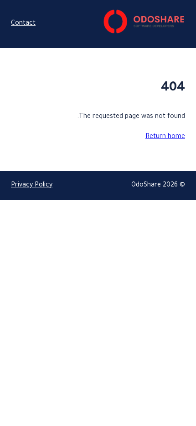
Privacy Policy (31, 185)
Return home (165, 137)
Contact (23, 23)
